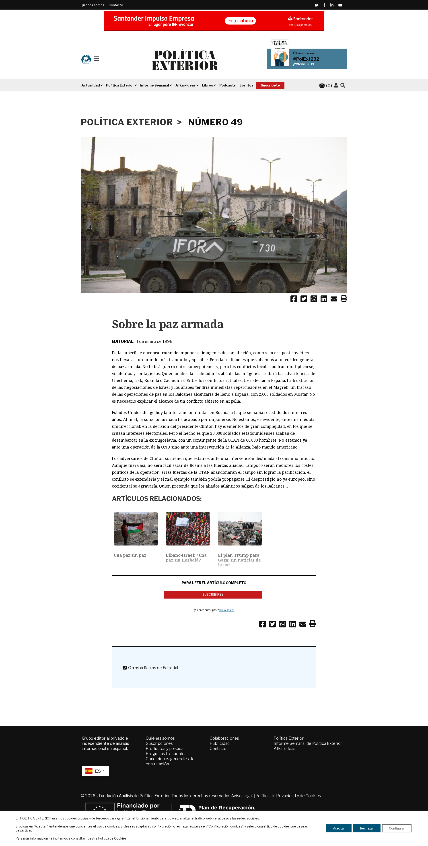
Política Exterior (289, 738)
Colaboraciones (224, 738)
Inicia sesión (227, 610)
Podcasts (227, 85)
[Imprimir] (344, 299)
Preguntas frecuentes (166, 753)
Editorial (123, 341)
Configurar (397, 828)
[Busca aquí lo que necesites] (342, 85)
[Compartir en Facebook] (293, 299)
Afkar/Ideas (284, 748)
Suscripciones (159, 743)
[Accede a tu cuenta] (336, 85)
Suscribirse (213, 594)
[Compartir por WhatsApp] (314, 299)
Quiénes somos (92, 5)
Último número (304, 53)
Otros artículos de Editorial (152, 667)
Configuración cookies (225, 826)
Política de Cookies (112, 838)
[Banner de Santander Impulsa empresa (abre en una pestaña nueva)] (214, 21)
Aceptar (339, 828)
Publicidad (220, 743)
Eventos (246, 85)
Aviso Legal (242, 795)
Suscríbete (270, 85)
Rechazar (367, 828)
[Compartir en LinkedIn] (324, 299)
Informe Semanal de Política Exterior (308, 743)
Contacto (116, 5)
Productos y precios (164, 748)
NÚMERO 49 (215, 122)
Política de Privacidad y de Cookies (288, 795)
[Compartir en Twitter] (303, 299)
